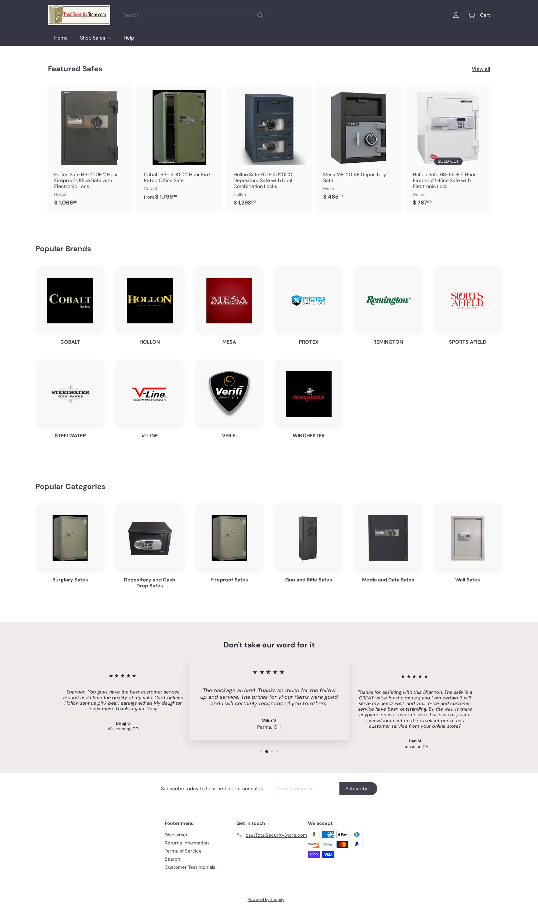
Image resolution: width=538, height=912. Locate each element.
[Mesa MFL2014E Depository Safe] (358, 146)
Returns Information (187, 843)
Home (61, 38)
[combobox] (193, 15)
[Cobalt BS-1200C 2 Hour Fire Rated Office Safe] (179, 146)
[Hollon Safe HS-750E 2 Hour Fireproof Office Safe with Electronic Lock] (89, 149)
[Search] (259, 15)
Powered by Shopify (266, 899)
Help (129, 38)
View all (481, 69)
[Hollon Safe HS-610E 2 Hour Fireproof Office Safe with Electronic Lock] (448, 149)
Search (172, 859)
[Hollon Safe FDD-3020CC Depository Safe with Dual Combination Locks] (269, 149)
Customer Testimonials (190, 867)
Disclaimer (176, 835)
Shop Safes (93, 38)
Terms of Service (183, 851)
